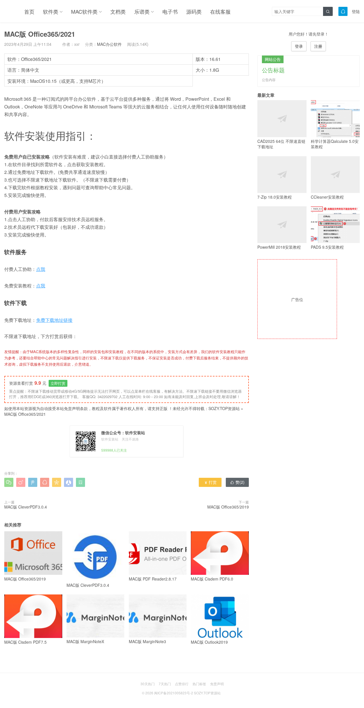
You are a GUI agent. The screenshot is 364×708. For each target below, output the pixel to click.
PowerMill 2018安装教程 (279, 247)
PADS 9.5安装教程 (327, 247)
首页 (29, 11)
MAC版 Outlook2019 (209, 642)
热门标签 (199, 683)
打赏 (210, 482)
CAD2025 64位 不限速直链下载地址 (281, 143)
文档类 (118, 11)
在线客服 (220, 11)
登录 (299, 46)
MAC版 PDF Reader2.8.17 (153, 579)
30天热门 (147, 683)
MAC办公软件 (109, 44)
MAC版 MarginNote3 (147, 641)
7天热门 (165, 683)
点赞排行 (182, 683)
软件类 (50, 11)
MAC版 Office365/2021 (25, 414)
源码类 (194, 11)
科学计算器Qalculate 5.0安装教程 (335, 143)
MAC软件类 (84, 11)
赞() (237, 482)
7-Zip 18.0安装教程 (274, 197)
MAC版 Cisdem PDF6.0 (212, 579)
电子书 (170, 11)
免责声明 (217, 683)
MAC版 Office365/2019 (228, 507)
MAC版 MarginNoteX (85, 641)
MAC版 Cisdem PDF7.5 (25, 642)
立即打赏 (58, 383)
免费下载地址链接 (54, 320)
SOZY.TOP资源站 (224, 408)
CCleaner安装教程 (327, 197)
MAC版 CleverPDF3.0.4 (25, 507)
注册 (318, 46)
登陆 (356, 11)
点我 (40, 269)
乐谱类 (142, 11)
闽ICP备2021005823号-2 (173, 692)
